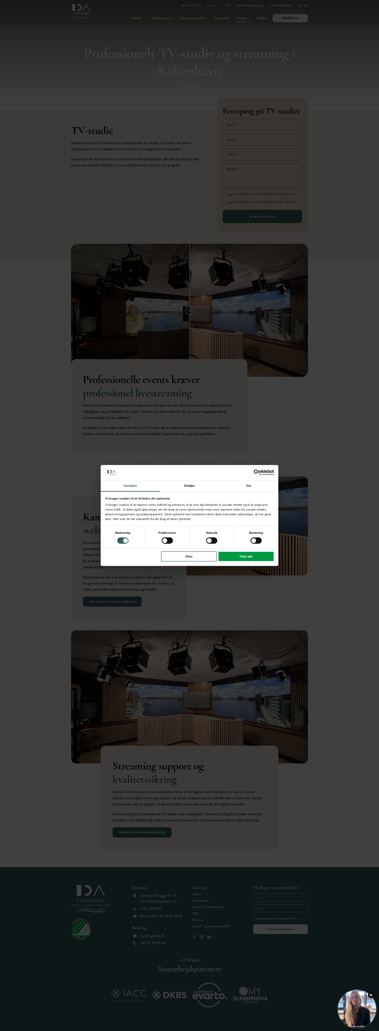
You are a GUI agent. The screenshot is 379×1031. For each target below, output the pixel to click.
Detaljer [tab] (189, 485)
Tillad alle (245, 556)
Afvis (188, 556)
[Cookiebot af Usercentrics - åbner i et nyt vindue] (256, 472)
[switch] (167, 540)
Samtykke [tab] (130, 485)
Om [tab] (248, 485)
